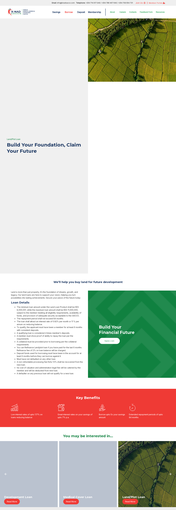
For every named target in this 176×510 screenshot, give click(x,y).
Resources (160, 12)
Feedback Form (146, 12)
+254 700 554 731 (125, 3)
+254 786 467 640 (109, 3)
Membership (94, 12)
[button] (57, 12)
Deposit (81, 12)
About (112, 12)
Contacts (133, 12)
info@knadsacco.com (66, 3)
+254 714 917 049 (93, 3)
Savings (56, 12)
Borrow (69, 12)
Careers (122, 12)
